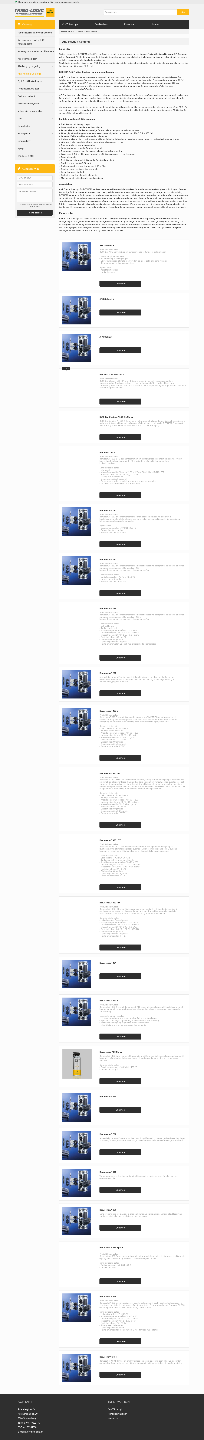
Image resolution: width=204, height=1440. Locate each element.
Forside (64, 31)
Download (129, 24)
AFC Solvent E (106, 245)
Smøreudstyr (24, 141)
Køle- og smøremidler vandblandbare (36, 51)
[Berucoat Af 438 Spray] (77, 1064)
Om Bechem (101, 24)
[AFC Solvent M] (77, 310)
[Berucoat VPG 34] (77, 1368)
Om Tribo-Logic (70, 24)
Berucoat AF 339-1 (108, 1000)
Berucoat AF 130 (107, 510)
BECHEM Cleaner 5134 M (112, 374)
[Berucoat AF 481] (77, 1107)
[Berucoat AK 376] (77, 1221)
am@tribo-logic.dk (34, 1431)
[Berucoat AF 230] (77, 570)
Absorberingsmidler (27, 59)
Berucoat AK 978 (107, 1296)
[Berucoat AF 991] (77, 1183)
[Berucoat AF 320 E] (77, 722)
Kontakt (155, 24)
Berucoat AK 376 (107, 1210)
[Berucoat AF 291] (77, 684)
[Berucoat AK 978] (77, 1307)
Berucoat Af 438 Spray (110, 1052)
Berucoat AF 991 (107, 1172)
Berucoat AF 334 (107, 963)
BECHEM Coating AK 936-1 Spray (116, 417)
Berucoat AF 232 (107, 608)
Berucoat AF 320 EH (109, 773)
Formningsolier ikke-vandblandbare (35, 32)
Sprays (21, 148)
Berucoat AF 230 (107, 559)
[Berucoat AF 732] (77, 1145)
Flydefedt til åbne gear (28, 88)
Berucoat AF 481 (107, 1096)
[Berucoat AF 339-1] (77, 1012)
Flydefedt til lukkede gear (30, 81)
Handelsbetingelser (117, 1414)
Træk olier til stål (25, 156)
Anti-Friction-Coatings (29, 73)
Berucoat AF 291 (107, 673)
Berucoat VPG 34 (108, 1357)
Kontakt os (113, 1418)
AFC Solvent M (107, 299)
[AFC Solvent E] (77, 256)
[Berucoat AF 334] (77, 974)
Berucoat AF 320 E (108, 711)
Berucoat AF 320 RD (109, 902)
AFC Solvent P (106, 337)
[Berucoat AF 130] (77, 521)
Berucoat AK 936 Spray (111, 1247)
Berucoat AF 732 (107, 1134)
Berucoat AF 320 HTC (110, 840)
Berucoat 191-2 (107, 452)
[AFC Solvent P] (77, 348)
